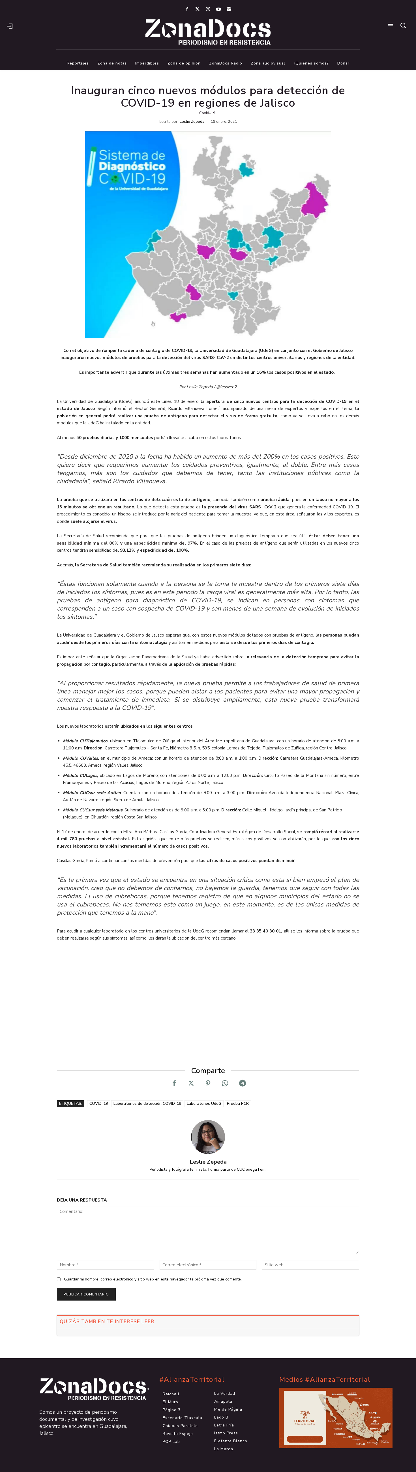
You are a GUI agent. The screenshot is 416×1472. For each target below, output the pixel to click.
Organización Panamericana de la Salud (154, 657)
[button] (403, 25)
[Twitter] (197, 9)
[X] (191, 1083)
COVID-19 (98, 1103)
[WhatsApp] (224, 1083)
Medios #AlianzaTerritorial (324, 1379)
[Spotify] (229, 9)
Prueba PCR (238, 1103)
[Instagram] (208, 9)
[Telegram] (241, 1083)
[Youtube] (218, 9)
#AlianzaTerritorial (192, 1379)
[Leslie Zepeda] (208, 1137)
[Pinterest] (208, 1083)
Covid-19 (207, 113)
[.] (9, 25)
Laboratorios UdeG (204, 1103)
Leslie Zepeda (192, 122)
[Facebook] (187, 9)
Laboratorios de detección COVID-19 (147, 1103)
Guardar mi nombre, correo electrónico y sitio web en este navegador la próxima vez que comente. (153, 1279)
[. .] (88, 1389)
